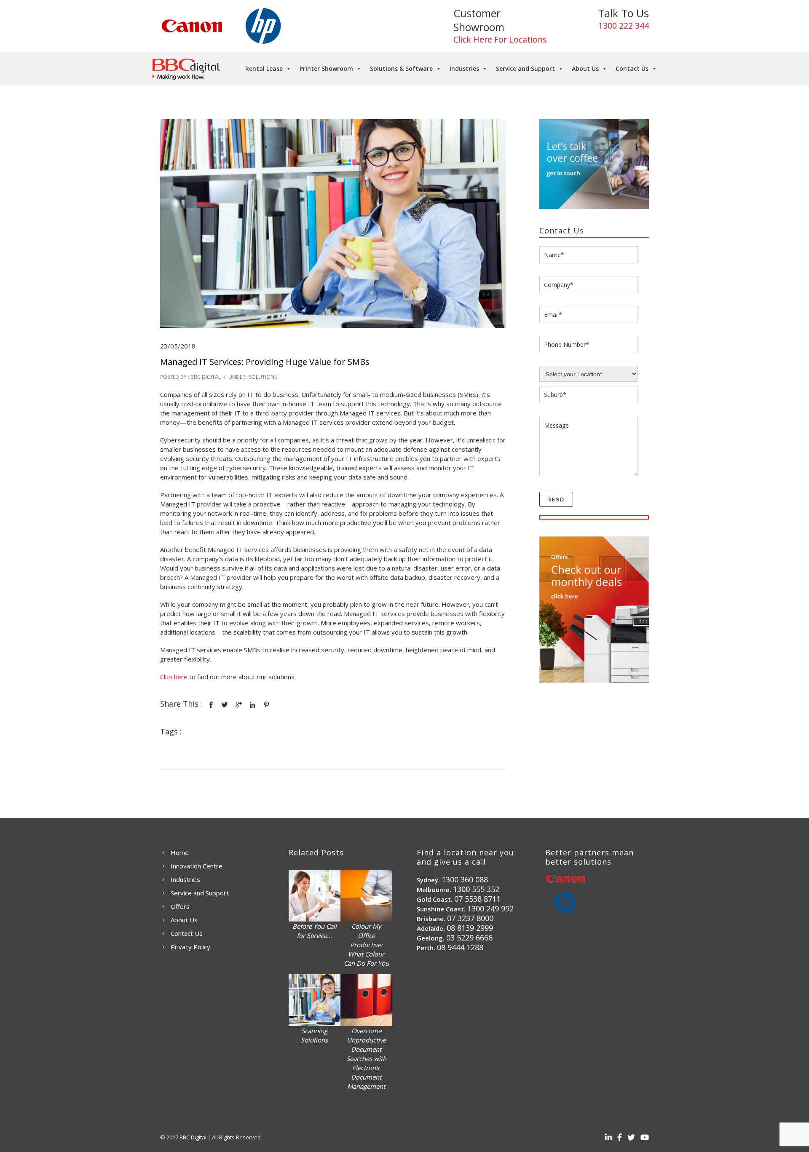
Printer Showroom (326, 68)
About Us (585, 68)
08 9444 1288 (460, 947)
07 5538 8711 (477, 899)
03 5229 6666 (469, 937)
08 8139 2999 (470, 928)
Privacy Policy (190, 947)
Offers (180, 906)
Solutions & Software (401, 68)
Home (180, 852)
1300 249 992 (490, 908)
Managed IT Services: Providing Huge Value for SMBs (265, 361)
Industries (464, 68)
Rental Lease (264, 68)
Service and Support (525, 68)
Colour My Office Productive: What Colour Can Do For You (366, 944)
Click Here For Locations (500, 39)
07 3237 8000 (470, 918)
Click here (174, 676)
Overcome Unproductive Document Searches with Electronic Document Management (366, 1058)
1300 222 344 (623, 25)
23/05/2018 (178, 346)
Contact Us (632, 68)
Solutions (262, 376)
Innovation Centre (196, 866)
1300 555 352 (476, 889)
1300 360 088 (465, 879)
